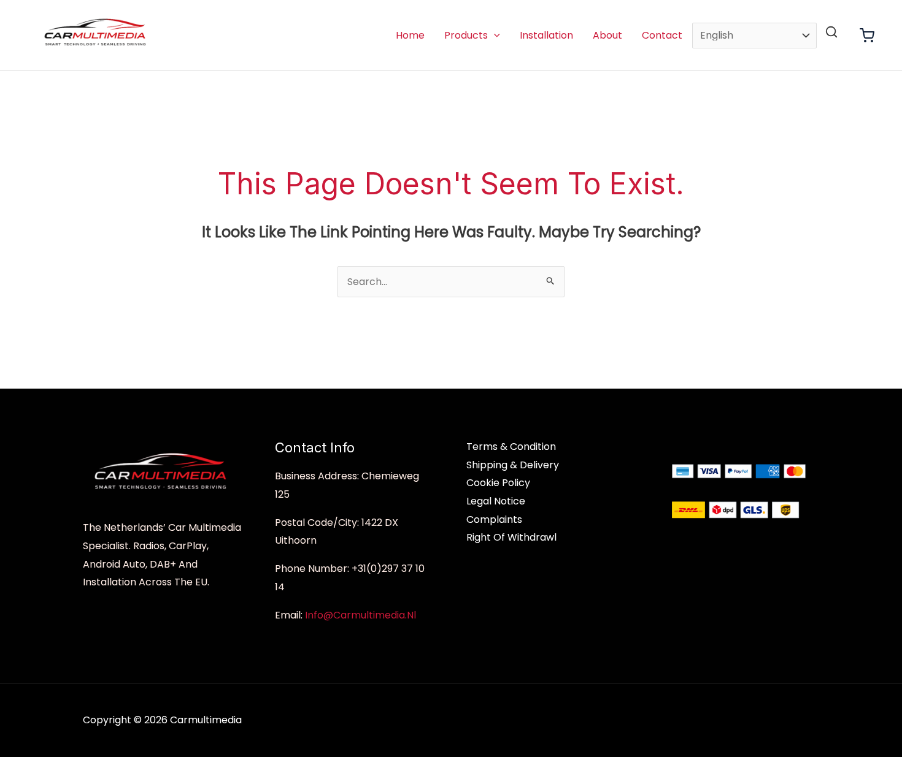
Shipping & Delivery (512, 465)
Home (410, 35)
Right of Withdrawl (511, 537)
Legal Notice (495, 501)
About (607, 35)
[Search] (831, 32)
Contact (662, 35)
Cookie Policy (498, 483)
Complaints (494, 519)
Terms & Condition (511, 446)
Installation (546, 35)
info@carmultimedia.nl (360, 615)
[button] (494, 35)
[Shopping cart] (867, 35)
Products (466, 35)
